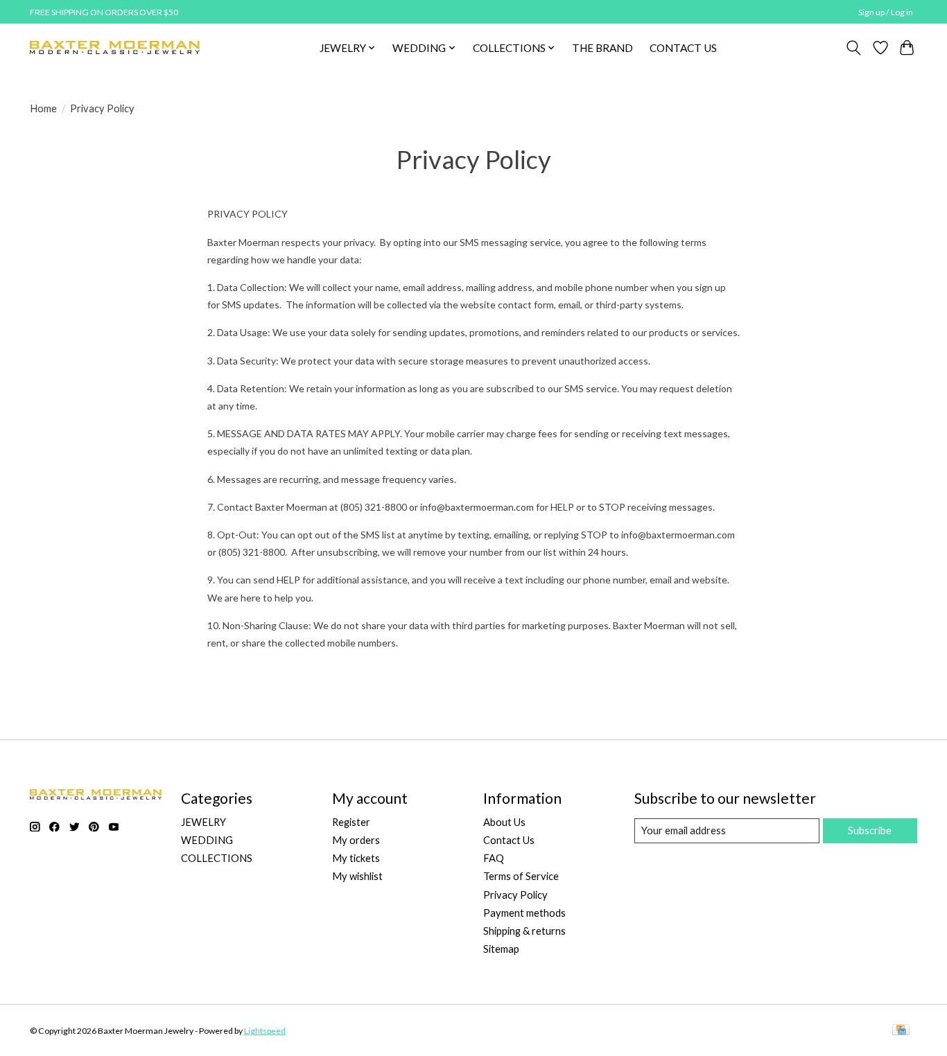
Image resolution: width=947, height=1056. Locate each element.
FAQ (493, 858)
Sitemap (501, 949)
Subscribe (870, 830)
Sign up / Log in (885, 12)
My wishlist (357, 876)
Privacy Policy (515, 895)
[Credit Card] (901, 1030)
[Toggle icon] (854, 47)
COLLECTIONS (216, 858)
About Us (504, 822)
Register (351, 822)
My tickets (356, 858)
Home (43, 108)
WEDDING (207, 840)
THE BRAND (602, 48)
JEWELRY (203, 822)
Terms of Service (521, 876)
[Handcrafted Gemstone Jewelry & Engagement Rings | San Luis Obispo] (115, 47)
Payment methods (524, 913)
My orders (356, 840)
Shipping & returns (524, 931)
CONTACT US (683, 48)
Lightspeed (265, 1031)
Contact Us (509, 840)
